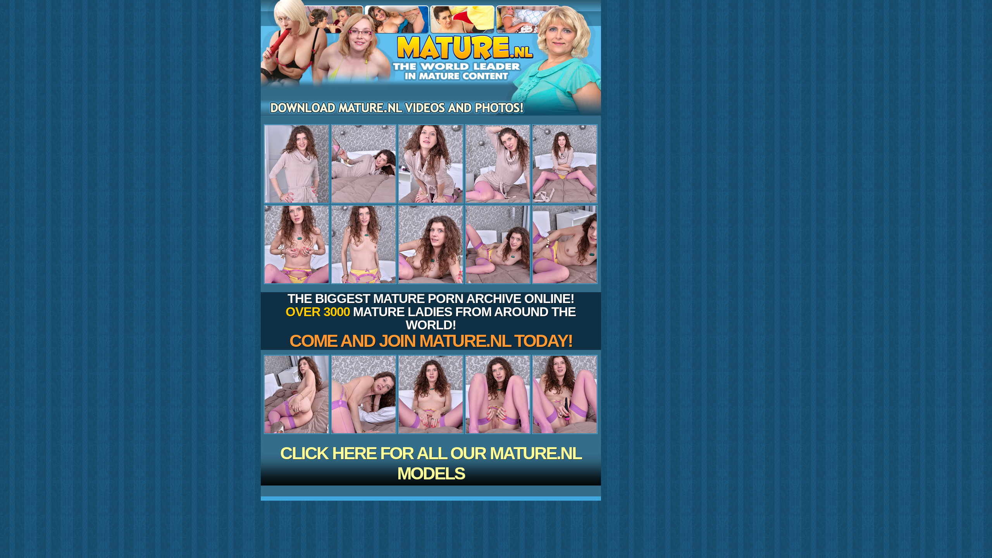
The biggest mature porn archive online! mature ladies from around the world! (431, 321)
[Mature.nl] (431, 77)
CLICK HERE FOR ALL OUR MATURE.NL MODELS (430, 463)
